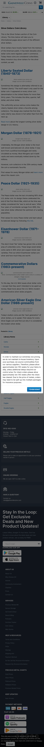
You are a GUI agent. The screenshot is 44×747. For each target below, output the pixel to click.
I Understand (34, 389)
